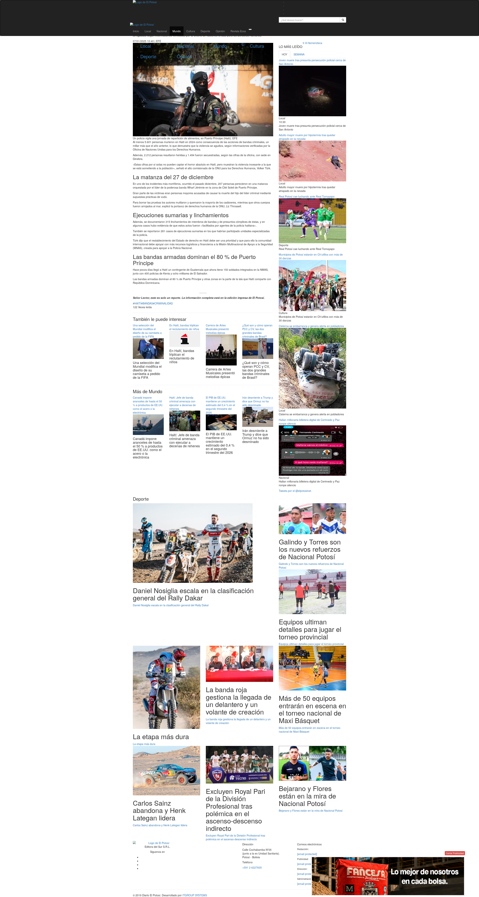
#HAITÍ (137, 303)
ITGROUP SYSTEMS (194, 895)
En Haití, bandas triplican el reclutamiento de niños (184, 327)
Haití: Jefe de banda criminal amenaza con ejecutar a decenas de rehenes (182, 403)
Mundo (177, 31)
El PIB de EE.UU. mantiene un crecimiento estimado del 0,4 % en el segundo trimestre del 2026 (220, 405)
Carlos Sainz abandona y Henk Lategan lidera (160, 825)
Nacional (162, 31)
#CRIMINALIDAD (163, 303)
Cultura (190, 31)
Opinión (220, 31)
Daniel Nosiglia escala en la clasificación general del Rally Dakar (171, 605)
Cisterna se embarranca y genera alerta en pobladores (311, 326)
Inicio (136, 31)
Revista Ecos (238, 31)
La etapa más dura (144, 744)
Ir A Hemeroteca (312, 43)
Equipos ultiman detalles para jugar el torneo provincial (311, 644)
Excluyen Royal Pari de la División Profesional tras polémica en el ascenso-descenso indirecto (235, 837)
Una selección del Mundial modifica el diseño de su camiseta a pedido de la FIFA (147, 330)
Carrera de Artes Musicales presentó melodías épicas (217, 329)
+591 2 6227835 (252, 867)
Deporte (205, 31)
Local (148, 31)
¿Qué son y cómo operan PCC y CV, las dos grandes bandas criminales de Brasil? (257, 330)
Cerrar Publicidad (455, 853)
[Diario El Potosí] (203, 2)
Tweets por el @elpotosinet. (295, 491)
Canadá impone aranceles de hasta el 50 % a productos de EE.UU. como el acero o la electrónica (148, 405)
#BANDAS (147, 303)
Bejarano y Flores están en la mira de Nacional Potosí (311, 810)
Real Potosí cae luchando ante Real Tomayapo (307, 196)
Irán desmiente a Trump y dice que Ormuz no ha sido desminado (257, 401)
